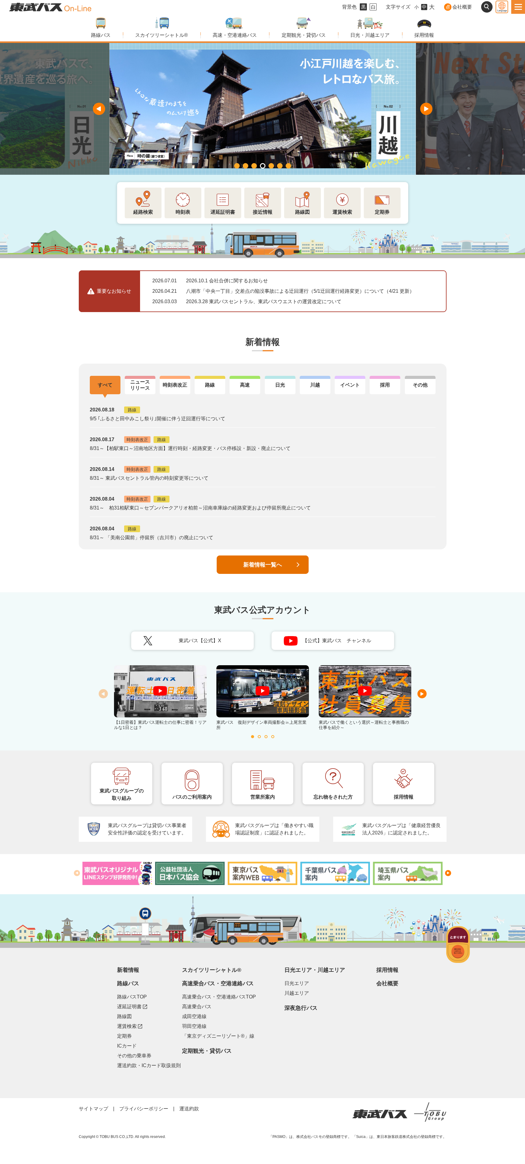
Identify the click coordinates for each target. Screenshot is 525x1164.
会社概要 (462, 7)
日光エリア (296, 983)
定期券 (382, 212)
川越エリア (296, 993)
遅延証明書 (223, 212)
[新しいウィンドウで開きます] (117, 873)
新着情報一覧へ (262, 565)
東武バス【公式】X (216, 642)
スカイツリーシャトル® (161, 35)
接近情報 (262, 212)
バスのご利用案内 (192, 797)
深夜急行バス (301, 1008)
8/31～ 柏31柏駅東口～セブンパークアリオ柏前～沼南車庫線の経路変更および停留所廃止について (200, 507)
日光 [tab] (280, 384)
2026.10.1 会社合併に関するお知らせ (227, 280)
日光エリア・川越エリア (314, 970)
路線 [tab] (210, 384)
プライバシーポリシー (143, 1108)
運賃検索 (342, 212)
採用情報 (424, 35)
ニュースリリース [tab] (140, 385)
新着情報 (128, 970)
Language (502, 10)
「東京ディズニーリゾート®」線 (218, 1036)
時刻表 (183, 212)
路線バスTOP (132, 996)
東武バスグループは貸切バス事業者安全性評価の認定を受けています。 (147, 829)
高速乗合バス (196, 1006)
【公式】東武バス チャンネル (348, 642)
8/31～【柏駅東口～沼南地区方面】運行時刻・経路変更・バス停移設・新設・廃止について (190, 448)
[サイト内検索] (487, 7)
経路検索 (143, 212)
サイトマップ (93, 1108)
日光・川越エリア (370, 35)
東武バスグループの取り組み (122, 794)
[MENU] (518, 7)
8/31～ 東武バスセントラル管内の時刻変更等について (149, 478)
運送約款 (189, 1108)
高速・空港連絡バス (235, 35)
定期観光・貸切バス (304, 35)
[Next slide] (426, 109)
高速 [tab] (245, 384)
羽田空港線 (194, 1026)
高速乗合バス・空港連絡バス (218, 983)
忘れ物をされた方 (333, 797)
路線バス (101, 35)
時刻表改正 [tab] (175, 384)
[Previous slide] (99, 109)
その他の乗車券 (134, 1055)
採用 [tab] (385, 384)
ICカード (127, 1045)
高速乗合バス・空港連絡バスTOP (219, 996)
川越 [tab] (315, 384)
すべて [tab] (105, 384)
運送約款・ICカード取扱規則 (149, 1065)
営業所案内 (262, 797)
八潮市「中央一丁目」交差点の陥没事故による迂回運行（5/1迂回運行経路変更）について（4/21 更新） (300, 291)
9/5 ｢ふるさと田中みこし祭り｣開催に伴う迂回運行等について (157, 418)
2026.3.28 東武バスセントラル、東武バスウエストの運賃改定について (263, 301)
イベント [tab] (350, 384)
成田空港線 (194, 1016)
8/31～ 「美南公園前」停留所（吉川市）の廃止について (151, 537)
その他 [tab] (420, 384)
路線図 (302, 212)
